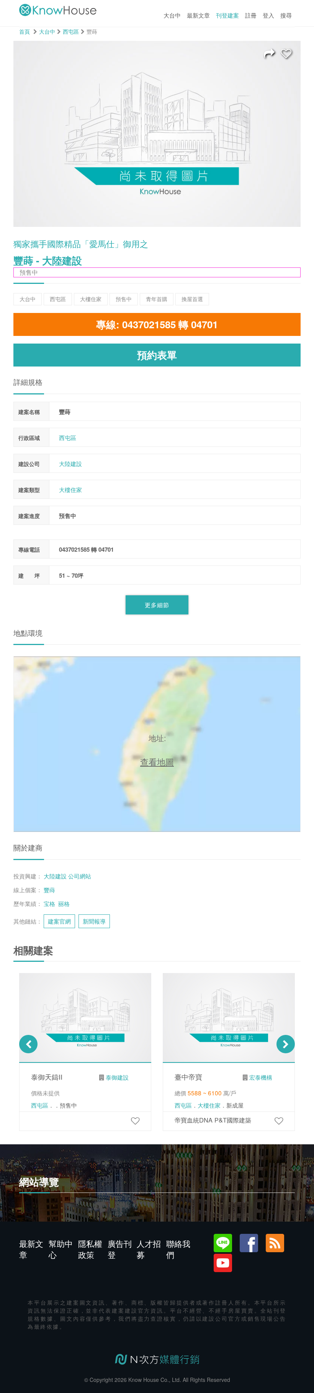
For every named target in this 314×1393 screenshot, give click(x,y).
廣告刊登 (120, 1249)
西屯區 (71, 31)
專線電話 (29, 549)
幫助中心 (61, 1249)
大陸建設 (70, 463)
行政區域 (29, 438)
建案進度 (29, 516)
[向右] (285, 1044)
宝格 (49, 903)
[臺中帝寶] (279, 1120)
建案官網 (59, 921)
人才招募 (149, 1249)
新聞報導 (94, 921)
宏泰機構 (260, 1077)
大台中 (47, 31)
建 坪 (29, 575)
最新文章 (31, 1249)
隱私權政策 (90, 1249)
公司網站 (79, 876)
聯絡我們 (178, 1249)
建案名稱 (29, 411)
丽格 (64, 903)
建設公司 (29, 464)
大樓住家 (70, 490)
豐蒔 (49, 889)
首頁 (24, 31)
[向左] (28, 1044)
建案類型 (29, 490)
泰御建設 (117, 1077)
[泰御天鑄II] (135, 1120)
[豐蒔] (286, 52)
